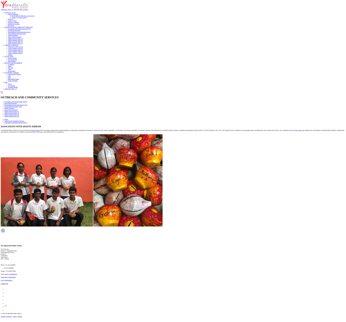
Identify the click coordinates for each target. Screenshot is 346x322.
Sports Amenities (13, 81)
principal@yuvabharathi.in (8, 277)
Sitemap (20, 316)
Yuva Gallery (11, 71)
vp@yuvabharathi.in (6, 280)
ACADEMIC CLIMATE (11, 72)
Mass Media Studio (13, 79)
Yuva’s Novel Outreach (14, 37)
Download (11, 25)
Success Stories (12, 58)
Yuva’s (10, 84)
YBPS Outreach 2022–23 (15, 38)
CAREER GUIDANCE (11, 45)
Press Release (12, 61)
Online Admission (13, 14)
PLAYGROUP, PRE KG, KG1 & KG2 (23, 16)
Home (6, 119)
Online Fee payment (13, 24)
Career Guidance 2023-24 (15, 51)
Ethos (6, 82)
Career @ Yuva (12, 21)
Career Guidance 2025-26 (15, 48)
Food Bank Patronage (14, 30)
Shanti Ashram (35, 130)
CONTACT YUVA (10, 12)
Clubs (9, 69)
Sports (10, 66)
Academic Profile (13, 87)
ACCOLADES (8, 56)
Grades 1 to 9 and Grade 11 (19, 17)
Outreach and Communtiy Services (14, 121)
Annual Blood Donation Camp (16, 34)
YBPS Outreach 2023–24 (15, 40)
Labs (9, 76)
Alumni (10, 55)
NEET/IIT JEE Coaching (21, 9)
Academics (11, 64)
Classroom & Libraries (14, 74)
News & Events (12, 59)
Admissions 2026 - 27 (7, 9)
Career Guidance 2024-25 (15, 50)
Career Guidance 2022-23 (15, 53)
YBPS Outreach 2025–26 (15, 43)
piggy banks (298, 130)
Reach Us (11, 19)
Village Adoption (13, 35)
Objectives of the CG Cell (15, 46)
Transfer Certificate (13, 22)
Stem (9, 77)
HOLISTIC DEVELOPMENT (13, 63)
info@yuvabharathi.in (11, 274)
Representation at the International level (19, 32)
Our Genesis (11, 85)
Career (14, 316)
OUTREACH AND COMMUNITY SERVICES (18, 27)
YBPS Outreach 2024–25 (15, 42)
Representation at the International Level (15, 105)
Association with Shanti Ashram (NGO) (19, 29)
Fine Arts (10, 68)
